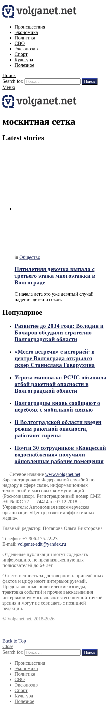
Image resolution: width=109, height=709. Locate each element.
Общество (29, 257)
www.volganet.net (62, 474)
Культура (24, 59)
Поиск (89, 81)
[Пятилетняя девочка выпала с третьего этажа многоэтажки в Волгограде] (60, 199)
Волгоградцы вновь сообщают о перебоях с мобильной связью (57, 406)
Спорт (21, 54)
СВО (20, 43)
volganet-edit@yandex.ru (42, 544)
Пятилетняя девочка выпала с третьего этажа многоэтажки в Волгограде (55, 276)
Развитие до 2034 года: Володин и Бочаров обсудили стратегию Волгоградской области (59, 332)
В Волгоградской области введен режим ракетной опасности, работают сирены (58, 429)
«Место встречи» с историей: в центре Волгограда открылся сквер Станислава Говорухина (55, 358)
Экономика (26, 32)
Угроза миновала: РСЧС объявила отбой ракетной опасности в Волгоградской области (61, 384)
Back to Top (14, 640)
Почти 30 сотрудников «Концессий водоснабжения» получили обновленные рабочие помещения (60, 454)
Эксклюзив (26, 48)
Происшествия (30, 26)
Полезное (24, 65)
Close (7, 646)
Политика (25, 37)
